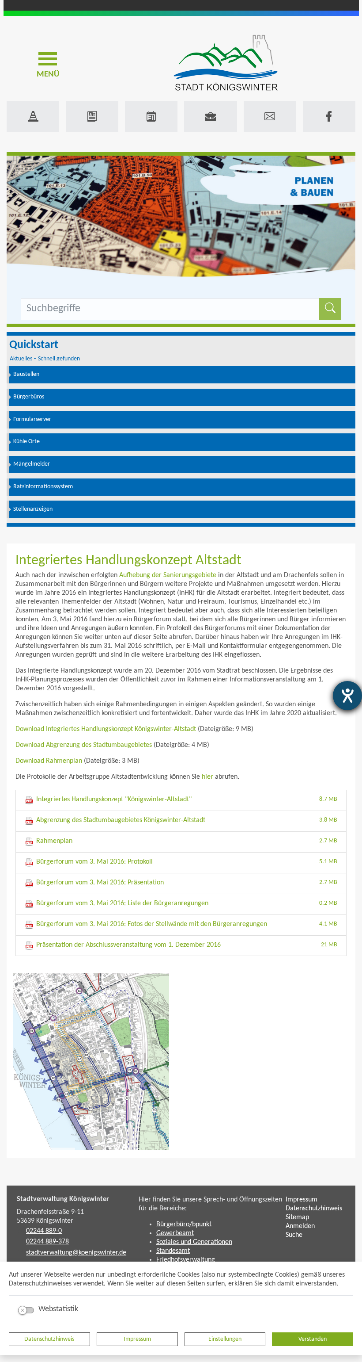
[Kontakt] (270, 116)
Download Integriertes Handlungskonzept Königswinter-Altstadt (105, 729)
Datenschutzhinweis (49, 1339)
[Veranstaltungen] (151, 116)
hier (207, 776)
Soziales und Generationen (194, 1242)
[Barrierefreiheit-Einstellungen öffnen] (347, 695)
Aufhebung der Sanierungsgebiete (167, 575)
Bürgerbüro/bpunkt (183, 1224)
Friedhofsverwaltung (185, 1259)
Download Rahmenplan (48, 761)
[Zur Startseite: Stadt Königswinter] (225, 63)
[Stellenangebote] (210, 116)
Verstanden (312, 1339)
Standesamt (173, 1251)
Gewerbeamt (175, 1233)
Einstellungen (224, 1339)
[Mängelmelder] (33, 116)
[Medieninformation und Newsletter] (92, 116)
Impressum (137, 1339)
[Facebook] (329, 116)
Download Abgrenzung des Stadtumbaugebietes (83, 745)
